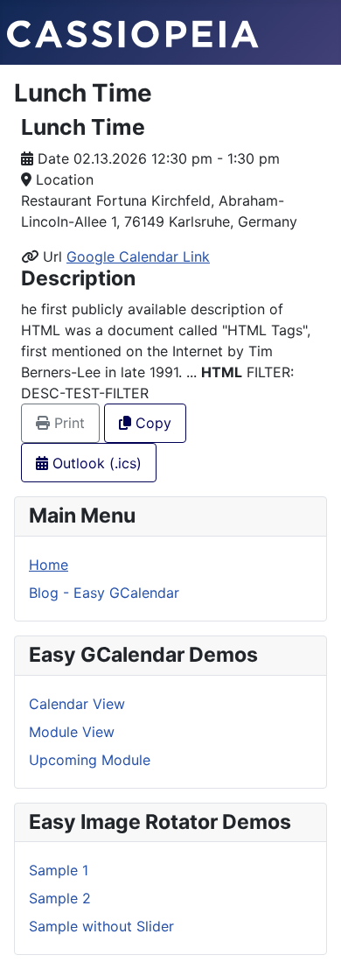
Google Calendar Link (138, 256)
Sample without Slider (101, 926)
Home (48, 564)
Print (67, 423)
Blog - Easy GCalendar (104, 592)
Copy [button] (151, 423)
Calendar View (77, 704)
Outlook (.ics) (95, 463)
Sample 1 (58, 870)
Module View (72, 732)
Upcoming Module (89, 760)
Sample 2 (60, 898)
